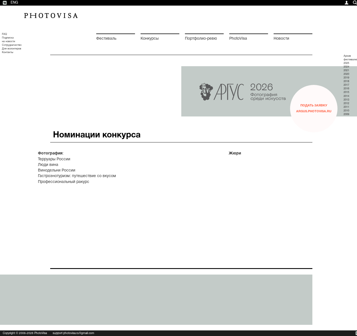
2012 (346, 104)
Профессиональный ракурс (63, 182)
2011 (346, 107)
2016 (346, 89)
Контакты (7, 52)
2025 (346, 63)
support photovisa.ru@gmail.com (73, 333)
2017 (346, 85)
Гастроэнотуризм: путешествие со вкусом (77, 176)
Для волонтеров (11, 49)
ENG (14, 2)
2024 (346, 67)
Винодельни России (56, 170)
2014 (346, 96)
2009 (346, 114)
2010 (346, 111)
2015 (346, 92)
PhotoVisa (238, 38)
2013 (346, 100)
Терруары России (54, 159)
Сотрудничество (11, 45)
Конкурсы (150, 38)
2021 (346, 71)
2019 (346, 78)
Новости (281, 38)
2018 (346, 81)
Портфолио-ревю (201, 38)
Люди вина (48, 165)
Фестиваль (106, 38)
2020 (346, 74)
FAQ (4, 34)
